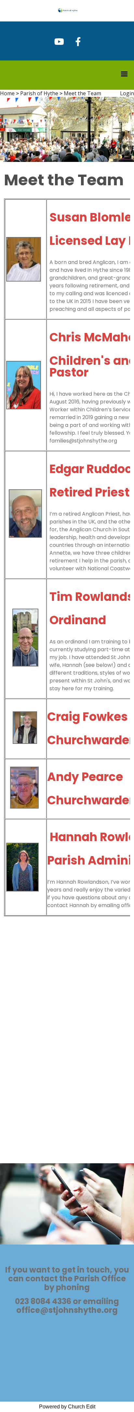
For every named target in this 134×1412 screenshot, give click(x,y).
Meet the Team (82, 93)
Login (127, 93)
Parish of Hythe (39, 93)
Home (7, 93)
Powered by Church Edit (67, 1406)
